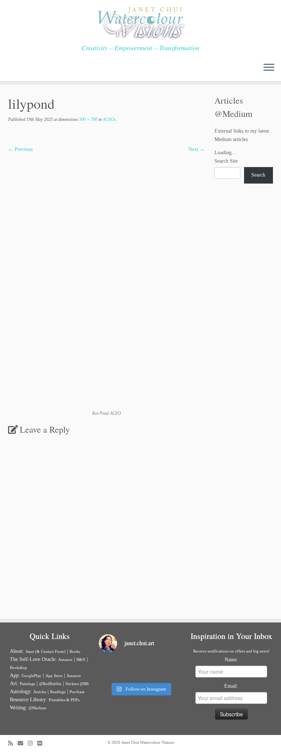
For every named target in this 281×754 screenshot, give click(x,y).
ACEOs (109, 119)
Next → (196, 149)
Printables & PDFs (64, 700)
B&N (80, 659)
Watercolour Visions (157, 742)
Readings (57, 692)
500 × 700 (87, 119)
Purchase (77, 692)
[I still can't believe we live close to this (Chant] (112, 668)
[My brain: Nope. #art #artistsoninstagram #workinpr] (169, 668)
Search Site (226, 161)
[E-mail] (23, 743)
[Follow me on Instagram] (32, 743)
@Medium (37, 708)
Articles (39, 692)
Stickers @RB (77, 683)
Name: (231, 659)
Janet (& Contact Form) (45, 651)
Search (258, 175)
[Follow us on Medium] (42, 743)
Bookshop (18, 667)
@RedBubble (50, 683)
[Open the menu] (268, 67)
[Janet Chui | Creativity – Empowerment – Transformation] (140, 22)
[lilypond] (106, 281)
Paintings (27, 683)
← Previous (20, 149)
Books (75, 651)
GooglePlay (31, 675)
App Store (54, 675)
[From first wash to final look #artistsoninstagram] (140, 668)
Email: (231, 686)
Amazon (65, 659)
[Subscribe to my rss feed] (13, 743)
